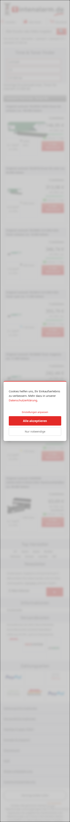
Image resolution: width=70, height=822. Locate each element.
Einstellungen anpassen (35, 412)
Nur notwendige (35, 431)
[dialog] (35, 411)
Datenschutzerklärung (23, 400)
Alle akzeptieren (35, 421)
